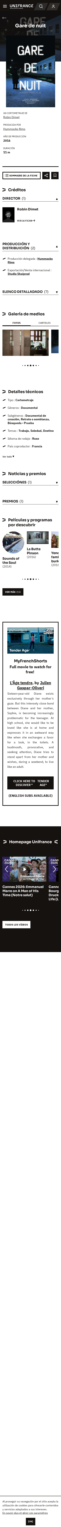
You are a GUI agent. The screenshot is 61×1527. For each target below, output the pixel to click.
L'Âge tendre (21, 682)
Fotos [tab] (16, 322)
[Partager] (46, 175)
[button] (43, 335)
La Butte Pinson (34, 551)
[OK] (30, 1521)
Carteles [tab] (45, 322)
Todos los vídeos (16, 924)
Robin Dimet (11, 117)
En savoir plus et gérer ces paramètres (25, 1513)
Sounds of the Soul (10, 561)
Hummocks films (14, 129)
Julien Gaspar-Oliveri (34, 685)
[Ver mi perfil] (53, 6)
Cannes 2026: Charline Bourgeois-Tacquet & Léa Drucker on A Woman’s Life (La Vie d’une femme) (24, 893)
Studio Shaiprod (19, 274)
